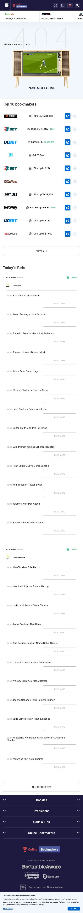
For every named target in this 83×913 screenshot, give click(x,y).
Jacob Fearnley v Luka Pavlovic (29, 314)
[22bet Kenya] (10, 129)
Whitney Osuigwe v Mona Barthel (30, 681)
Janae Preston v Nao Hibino (27, 624)
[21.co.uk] (10, 155)
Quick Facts (74, 115)
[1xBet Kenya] (10, 142)
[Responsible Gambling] (41, 874)
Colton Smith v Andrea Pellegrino (30, 428)
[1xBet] (10, 220)
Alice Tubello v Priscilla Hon (27, 567)
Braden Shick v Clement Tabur (28, 522)
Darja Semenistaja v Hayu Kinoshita (31, 719)
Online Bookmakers (13, 44)
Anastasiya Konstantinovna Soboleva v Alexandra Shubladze (36, 738)
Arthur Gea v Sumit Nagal (26, 371)
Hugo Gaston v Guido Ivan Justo (30, 409)
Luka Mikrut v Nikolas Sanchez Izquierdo (34, 447)
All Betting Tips (41, 787)
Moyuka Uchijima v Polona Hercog (31, 586)
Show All (41, 251)
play (67, 116)
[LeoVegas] (10, 181)
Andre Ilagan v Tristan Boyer (27, 484)
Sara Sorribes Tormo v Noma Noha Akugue (35, 643)
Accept (74, 909)
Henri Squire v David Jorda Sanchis (31, 466)
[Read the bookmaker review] (21, 16)
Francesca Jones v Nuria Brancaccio (32, 662)
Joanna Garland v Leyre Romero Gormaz (34, 700)
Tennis (73, 277)
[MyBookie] (10, 116)
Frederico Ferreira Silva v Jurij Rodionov (33, 333)
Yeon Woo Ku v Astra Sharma (28, 759)
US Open (17, 285)
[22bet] (10, 168)
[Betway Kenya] (10, 207)
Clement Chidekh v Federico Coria (30, 390)
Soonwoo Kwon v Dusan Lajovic (29, 352)
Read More (59, 304)
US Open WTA (19, 557)
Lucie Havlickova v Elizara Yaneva (30, 605)
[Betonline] (10, 233)
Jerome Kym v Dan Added (26, 503)
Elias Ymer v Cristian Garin (26, 295)
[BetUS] (10, 194)
